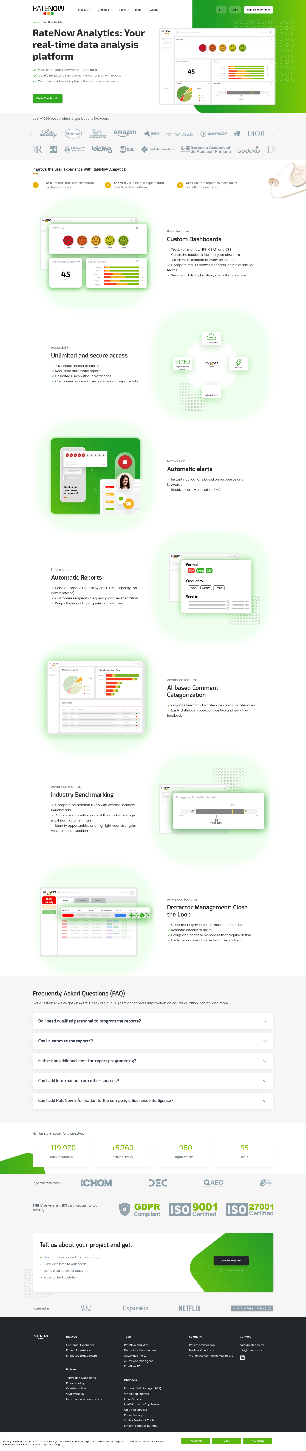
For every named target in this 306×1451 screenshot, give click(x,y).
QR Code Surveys (135, 1410)
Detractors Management (140, 1350)
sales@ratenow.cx (252, 1345)
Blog (138, 10)
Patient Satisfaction (202, 1345)
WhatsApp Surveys (136, 1394)
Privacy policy (75, 1383)
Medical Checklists (201, 1350)
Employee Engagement (81, 1355)
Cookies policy (76, 1388)
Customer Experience (80, 1345)
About (154, 10)
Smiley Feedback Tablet (139, 1420)
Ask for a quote (231, 1260)
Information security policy (84, 1399)
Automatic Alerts (135, 1355)
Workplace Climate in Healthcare (211, 1355)
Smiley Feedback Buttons (140, 1426)
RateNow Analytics (136, 1345)
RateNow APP (132, 1366)
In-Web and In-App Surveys (142, 1404)
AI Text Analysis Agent (138, 1361)
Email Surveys (133, 1399)
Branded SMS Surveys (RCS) (142, 1388)
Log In (235, 10)
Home (36, 22)
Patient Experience (78, 1350)
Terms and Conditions (81, 1378)
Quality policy (75, 1394)
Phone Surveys (134, 1415)
